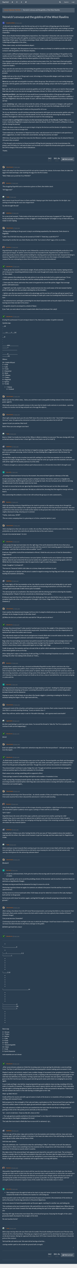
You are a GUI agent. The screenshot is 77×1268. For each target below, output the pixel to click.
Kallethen (9, 213)
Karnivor (8, 183)
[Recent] (17, 2)
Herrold (8, 472)
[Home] (12, 2)
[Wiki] (26, 2)
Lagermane (9, 721)
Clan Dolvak (9, 167)
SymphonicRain (10, 23)
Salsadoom (9, 266)
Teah (7, 197)
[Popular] (21, 2)
